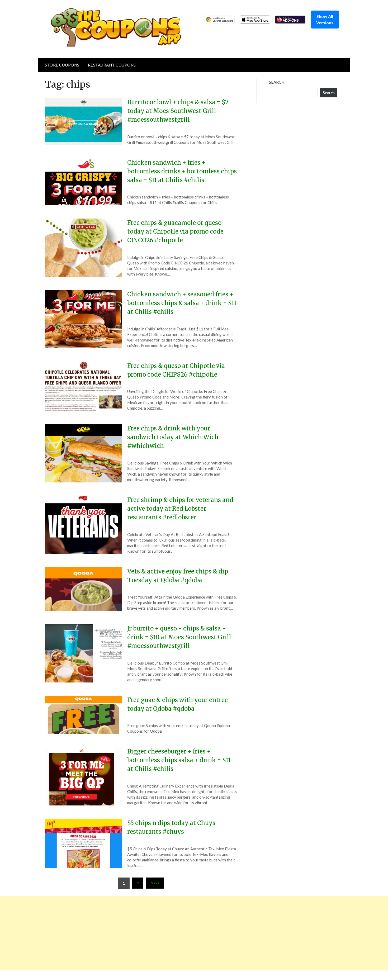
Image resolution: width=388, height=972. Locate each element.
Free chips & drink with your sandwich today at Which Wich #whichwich (173, 437)
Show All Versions (324, 19)
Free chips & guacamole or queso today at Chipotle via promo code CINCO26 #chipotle (175, 231)
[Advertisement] (158, 933)
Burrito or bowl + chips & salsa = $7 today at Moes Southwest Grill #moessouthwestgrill (178, 110)
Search (276, 82)
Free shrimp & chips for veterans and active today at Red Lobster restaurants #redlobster (180, 508)
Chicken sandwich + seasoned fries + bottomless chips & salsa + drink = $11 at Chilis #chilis (181, 303)
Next (154, 883)
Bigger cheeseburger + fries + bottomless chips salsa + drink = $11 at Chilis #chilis (179, 760)
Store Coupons (62, 65)
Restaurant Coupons (112, 65)
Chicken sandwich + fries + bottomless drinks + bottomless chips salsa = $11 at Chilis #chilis (182, 171)
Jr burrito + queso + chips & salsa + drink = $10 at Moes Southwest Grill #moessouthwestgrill (179, 637)
